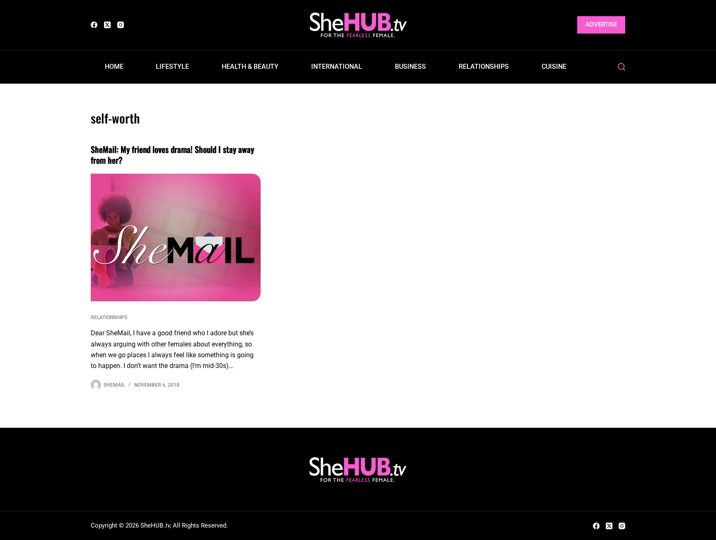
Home (114, 66)
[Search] (621, 66)
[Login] (566, 25)
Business (410, 66)
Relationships (484, 66)
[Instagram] (120, 25)
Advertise (601, 24)
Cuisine (554, 66)
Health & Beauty (250, 66)
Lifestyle (172, 66)
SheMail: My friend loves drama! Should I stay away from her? (172, 154)
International (336, 66)
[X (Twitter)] (107, 25)
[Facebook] (94, 25)
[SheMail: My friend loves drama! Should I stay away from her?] (176, 237)
